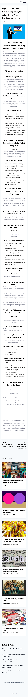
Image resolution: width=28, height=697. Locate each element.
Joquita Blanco (6, 21)
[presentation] (14, 470)
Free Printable (6, 682)
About (20, 682)
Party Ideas (13, 682)
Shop (17, 682)
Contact (23, 682)
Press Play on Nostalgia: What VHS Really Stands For (7, 445)
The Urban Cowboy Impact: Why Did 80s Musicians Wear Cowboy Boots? (21, 446)
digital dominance (12, 52)
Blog (10, 682)
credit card (16, 234)
